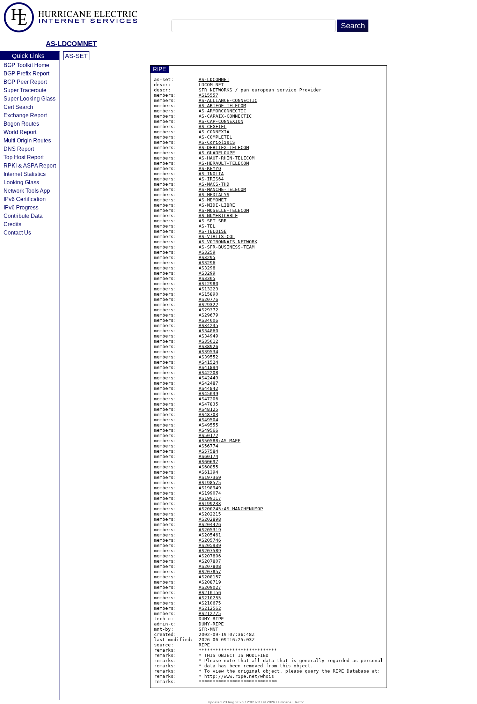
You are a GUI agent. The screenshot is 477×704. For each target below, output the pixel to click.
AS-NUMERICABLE (218, 215)
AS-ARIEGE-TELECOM (222, 105)
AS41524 (208, 362)
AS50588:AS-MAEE (220, 440)
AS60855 (208, 466)
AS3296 (207, 262)
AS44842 (208, 388)
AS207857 (210, 571)
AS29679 (208, 315)
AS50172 (208, 435)
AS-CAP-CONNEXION (221, 121)
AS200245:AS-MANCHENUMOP (231, 508)
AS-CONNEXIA (214, 131)
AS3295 (207, 257)
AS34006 (208, 320)
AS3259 (207, 252)
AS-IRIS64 (211, 178)
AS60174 (208, 456)
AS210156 (210, 592)
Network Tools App (26, 190)
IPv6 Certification (24, 199)
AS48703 (208, 414)
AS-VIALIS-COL (217, 236)
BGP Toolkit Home (26, 65)
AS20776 (208, 299)
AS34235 (208, 325)
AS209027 (210, 587)
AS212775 (210, 613)
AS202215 (210, 514)
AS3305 (207, 278)
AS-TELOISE (213, 231)
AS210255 (210, 597)
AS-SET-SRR (213, 220)
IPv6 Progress (20, 207)
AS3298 (207, 268)
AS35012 (208, 341)
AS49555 (208, 425)
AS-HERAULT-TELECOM (224, 163)
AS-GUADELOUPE (217, 152)
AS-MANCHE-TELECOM (222, 189)
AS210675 (210, 603)
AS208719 (210, 582)
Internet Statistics (24, 174)
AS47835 (208, 404)
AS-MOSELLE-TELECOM (224, 210)
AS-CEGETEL (213, 126)
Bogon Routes (21, 123)
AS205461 (210, 535)
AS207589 (210, 550)
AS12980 (208, 283)
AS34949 (208, 336)
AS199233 (210, 503)
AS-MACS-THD (214, 184)
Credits (12, 224)
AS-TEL (207, 226)
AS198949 (210, 487)
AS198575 (210, 482)
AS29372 (208, 309)
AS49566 (208, 430)
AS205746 (210, 540)
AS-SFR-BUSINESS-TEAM (227, 247)
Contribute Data (23, 216)
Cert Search (18, 107)
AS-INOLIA (211, 173)
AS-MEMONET (213, 199)
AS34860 (208, 330)
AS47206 (208, 398)
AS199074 (210, 493)
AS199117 (210, 498)
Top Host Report (23, 157)
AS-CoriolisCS (217, 142)
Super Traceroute (24, 90)
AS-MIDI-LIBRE (217, 205)
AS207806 (210, 555)
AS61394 (208, 472)
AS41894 (208, 367)
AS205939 (210, 545)
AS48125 (208, 409)
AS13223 (208, 288)
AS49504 (208, 419)
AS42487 (208, 383)
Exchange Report (25, 115)
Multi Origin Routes (27, 140)
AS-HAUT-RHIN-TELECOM (227, 158)
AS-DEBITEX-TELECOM (224, 147)
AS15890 (208, 294)
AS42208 (208, 372)
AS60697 (208, 461)
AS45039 (208, 393)
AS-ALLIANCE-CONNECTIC (228, 100)
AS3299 (207, 273)
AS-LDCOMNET (71, 43)
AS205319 (210, 529)
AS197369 (210, 477)
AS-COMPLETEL (215, 137)
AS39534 (208, 351)
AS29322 (208, 304)
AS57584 (208, 451)
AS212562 (210, 608)
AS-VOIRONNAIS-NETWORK (228, 241)
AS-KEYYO (210, 168)
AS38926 (208, 346)
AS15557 (208, 95)
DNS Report (18, 149)
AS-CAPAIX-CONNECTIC (225, 116)
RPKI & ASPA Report (29, 165)
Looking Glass (21, 182)
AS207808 (210, 566)
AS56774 (208, 446)
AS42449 (208, 377)
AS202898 (210, 519)
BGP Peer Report (25, 82)
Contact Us (17, 232)
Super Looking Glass (29, 98)
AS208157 (210, 576)
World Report (19, 132)
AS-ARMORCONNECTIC (222, 110)
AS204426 (210, 524)
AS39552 (208, 357)
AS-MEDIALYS (214, 194)
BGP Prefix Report (26, 73)
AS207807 (210, 561)
